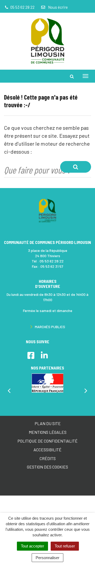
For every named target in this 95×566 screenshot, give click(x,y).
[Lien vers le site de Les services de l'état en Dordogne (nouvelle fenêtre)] (47, 383)
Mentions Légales (47, 432)
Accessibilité (47, 449)
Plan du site (48, 423)
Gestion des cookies (47, 466)
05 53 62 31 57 (51, 266)
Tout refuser (65, 546)
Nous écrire (57, 7)
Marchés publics (49, 326)
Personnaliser (47, 557)
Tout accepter (32, 546)
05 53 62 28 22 (52, 261)
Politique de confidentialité (47, 440)
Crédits (48, 458)
